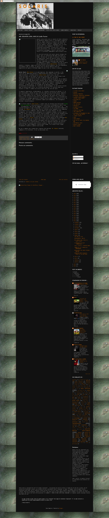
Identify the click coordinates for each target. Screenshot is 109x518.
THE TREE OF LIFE (79, 236)
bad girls (88, 383)
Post (75, 156)
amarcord (88, 380)
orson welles (79, 414)
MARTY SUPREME (76, 126)
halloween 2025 (75, 401)
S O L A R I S (33, 7)
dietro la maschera (76, 396)
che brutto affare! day (80, 391)
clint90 (86, 393)
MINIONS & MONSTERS (78, 94)
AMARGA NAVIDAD (77, 102)
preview (86, 420)
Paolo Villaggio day (83, 415)
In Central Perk (78, 312)
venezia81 (74, 441)
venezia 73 (78, 436)
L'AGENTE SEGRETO (77, 115)
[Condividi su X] (38, 137)
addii (73, 380)
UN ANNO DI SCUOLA (77, 107)
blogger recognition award (78, 387)
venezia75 (77, 437)
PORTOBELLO (76, 105)
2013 (75, 217)
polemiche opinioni (76, 420)
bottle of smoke (78, 344)
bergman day (77, 384)
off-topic (86, 411)
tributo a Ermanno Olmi (78, 427)
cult (78, 394)
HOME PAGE (20, 30)
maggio (76, 235)
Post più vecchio (63, 179)
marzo (76, 258)
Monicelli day (75, 409)
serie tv (79, 426)
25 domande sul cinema (83, 379)
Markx (75, 297)
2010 (75, 264)
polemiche (85, 419)
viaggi (86, 442)
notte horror (77, 411)
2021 (75, 202)
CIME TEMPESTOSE (77, 111)
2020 (75, 204)
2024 (75, 197)
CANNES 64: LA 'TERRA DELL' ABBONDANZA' (81, 248)
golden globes (75, 400)
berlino (83, 384)
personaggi (77, 418)
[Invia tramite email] (35, 137)
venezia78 (83, 438)
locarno (78, 405)
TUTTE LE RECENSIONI (39, 30)
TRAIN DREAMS (76, 118)
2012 (75, 219)
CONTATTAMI (73, 30)
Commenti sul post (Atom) (32, 181)
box (77, 388)
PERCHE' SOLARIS (28, 30)
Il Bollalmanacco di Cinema (80, 283)
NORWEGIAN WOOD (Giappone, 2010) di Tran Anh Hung (81, 254)
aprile (76, 256)
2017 (75, 210)
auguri (82, 383)
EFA (73, 398)
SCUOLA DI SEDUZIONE (78, 110)
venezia (79, 432)
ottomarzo (74, 415)
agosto (76, 229)
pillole (85, 418)
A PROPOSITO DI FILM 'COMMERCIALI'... (79, 244)
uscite (80, 429)
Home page (43, 179)
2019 (75, 206)
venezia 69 (78, 433)
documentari (85, 396)
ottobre (77, 226)
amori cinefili (79, 382)
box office (85, 388)
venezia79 (74, 440)
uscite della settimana (81, 430)
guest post (85, 400)
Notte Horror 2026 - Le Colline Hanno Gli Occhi (84, 315)
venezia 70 (87, 433)
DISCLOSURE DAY (77, 99)
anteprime (88, 382)
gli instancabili (84, 399)
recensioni (76, 423)
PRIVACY (79, 30)
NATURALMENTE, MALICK (80, 238)
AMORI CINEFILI (64, 30)
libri (83, 404)
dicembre (77, 222)
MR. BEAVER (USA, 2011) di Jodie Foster (81, 241)
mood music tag (84, 409)
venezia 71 (78, 435)
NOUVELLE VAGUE (77, 124)
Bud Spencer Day (81, 390)
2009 (75, 266)
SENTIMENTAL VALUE (77, 123)
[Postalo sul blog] (37, 137)
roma (73, 426)
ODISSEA (75, 92)
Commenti (76, 159)
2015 (75, 213)
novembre (77, 224)
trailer (86, 426)
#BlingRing (74, 379)
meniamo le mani (83, 408)
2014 (75, 215)
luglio (76, 231)
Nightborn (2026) (84, 284)
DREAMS (75, 101)
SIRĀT (74, 117)
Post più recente (23, 179)
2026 (75, 193)
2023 (75, 199)
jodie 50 (77, 404)
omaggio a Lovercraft (77, 413)
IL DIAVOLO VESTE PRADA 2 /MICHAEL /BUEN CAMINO (79, 98)
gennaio (77, 261)
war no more (74, 443)
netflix (79, 410)
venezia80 (84, 440)
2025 (75, 195)
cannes (88, 390)
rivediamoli (84, 425)
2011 (75, 220)
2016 (75, 211)
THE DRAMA (75, 108)
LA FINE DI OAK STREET (78, 37)
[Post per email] (32, 137)
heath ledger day (84, 401)
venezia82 (82, 441)
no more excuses (86, 410)
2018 (75, 208)
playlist (75, 419)
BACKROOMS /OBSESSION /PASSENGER (81, 95)
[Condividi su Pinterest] (41, 137)
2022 (75, 200)
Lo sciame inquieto (78, 328)
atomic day (77, 383)
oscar (86, 414)
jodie (88, 403)
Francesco (74, 399)
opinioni (87, 413)
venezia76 (86, 437)
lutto (81, 406)
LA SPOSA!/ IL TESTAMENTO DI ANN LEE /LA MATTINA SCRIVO (81, 114)
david (84, 394)
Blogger (61, 508)
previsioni (74, 422)
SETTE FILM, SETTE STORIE (52, 30)
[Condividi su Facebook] (39, 137)
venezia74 (87, 436)
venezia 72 (87, 435)
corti (73, 394)
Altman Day (80, 380)
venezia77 (74, 438)
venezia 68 (87, 432)
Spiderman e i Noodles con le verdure (83, 361)
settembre (77, 227)
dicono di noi (84, 395)
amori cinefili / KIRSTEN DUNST (82, 245)
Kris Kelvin (83, 60)
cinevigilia (79, 393)
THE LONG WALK (76, 104)
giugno (76, 233)
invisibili (74, 403)
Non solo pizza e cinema (80, 359)
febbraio (77, 260)
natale (73, 410)
